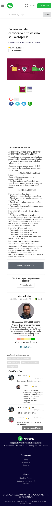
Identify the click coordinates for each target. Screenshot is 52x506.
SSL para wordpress (30, 363)
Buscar (47, 14)
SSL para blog (13, 363)
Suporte (26, 465)
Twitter (21, 446)
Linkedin (45, 446)
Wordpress (12, 367)
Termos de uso (22, 501)
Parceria (26, 484)
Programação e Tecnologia (19, 42)
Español (30, 503)
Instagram (33, 446)
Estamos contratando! (26, 481)
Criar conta (44, 6)
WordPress (35, 42)
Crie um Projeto (26, 285)
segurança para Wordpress (19, 359)
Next (41, 69)
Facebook (10, 446)
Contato (22, 503)
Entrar (32, 5)
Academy (26, 462)
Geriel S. (13, 299)
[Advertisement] (26, 127)
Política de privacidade (38, 501)
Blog (26, 459)
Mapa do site (10, 501)
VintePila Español (26, 478)
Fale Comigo (27, 347)
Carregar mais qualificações (32, 428)
